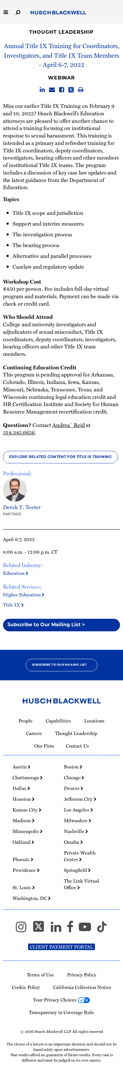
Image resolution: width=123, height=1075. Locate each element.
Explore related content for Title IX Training (60, 457)
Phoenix (22, 859)
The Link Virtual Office (81, 884)
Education (14, 572)
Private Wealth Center (80, 856)
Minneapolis (26, 831)
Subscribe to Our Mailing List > (46, 625)
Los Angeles (77, 809)
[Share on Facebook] (62, 89)
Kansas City (26, 809)
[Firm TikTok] (101, 929)
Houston (22, 799)
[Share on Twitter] (71, 89)
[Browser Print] (80, 89)
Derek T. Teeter (22, 507)
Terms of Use (40, 974)
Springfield (76, 870)
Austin (20, 766)
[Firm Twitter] (41, 929)
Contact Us (77, 745)
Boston (72, 766)
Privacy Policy (81, 974)
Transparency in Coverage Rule (61, 1012)
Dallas (20, 788)
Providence (25, 870)
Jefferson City (79, 799)
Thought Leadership (61, 32)
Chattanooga (26, 777)
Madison (22, 820)
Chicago (73, 777)
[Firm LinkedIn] (59, 929)
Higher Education (22, 594)
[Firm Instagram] (24, 929)
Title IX (12, 604)
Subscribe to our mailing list (59, 665)
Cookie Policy (26, 987)
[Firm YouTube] (87, 929)
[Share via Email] (51, 89)
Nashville (74, 831)
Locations (94, 720)
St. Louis (22, 887)
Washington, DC (30, 898)
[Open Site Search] (18, 12)
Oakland (22, 842)
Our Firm (44, 745)
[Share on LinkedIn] (42, 89)
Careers (34, 733)
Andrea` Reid (68, 425)
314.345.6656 (19, 432)
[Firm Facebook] (73, 929)
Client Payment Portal (61, 947)
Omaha (72, 842)
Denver (72, 788)
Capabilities (58, 720)
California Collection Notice (82, 987)
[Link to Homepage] (58, 12)
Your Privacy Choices (55, 999)
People (26, 720)
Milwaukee (76, 820)
